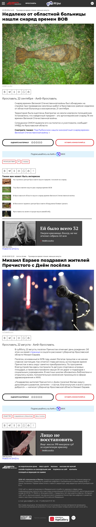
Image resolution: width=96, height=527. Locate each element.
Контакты (73, 469)
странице (35, 352)
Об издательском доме (27, 466)
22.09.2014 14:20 (8, 10)
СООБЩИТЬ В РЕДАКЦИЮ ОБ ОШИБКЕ (32, 472)
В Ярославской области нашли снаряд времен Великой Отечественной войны (44, 196)
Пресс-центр (44, 466)
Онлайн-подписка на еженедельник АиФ (34, 469)
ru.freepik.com (7, 332)
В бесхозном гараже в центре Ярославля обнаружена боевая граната (40, 204)
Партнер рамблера (40, 518)
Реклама (54, 466)
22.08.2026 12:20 (8, 256)
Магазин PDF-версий (68, 466)
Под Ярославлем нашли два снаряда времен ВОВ (32, 188)
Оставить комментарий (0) (74, 142)
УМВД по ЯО (7, 86)
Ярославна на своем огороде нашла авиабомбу (31, 212)
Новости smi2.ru (10, 249)
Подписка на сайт (60, 469)
